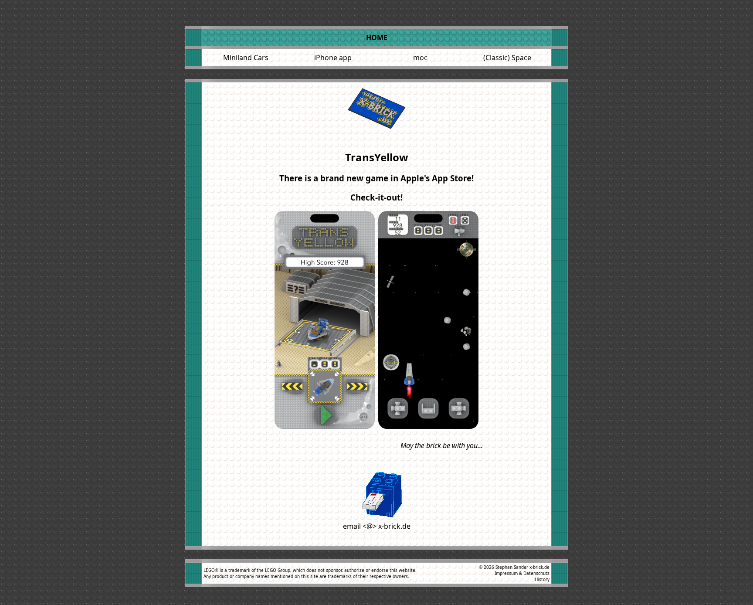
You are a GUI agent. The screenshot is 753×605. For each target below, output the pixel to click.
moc (420, 57)
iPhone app (333, 57)
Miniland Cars (245, 57)
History (542, 579)
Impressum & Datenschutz (522, 573)
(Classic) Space (507, 57)
